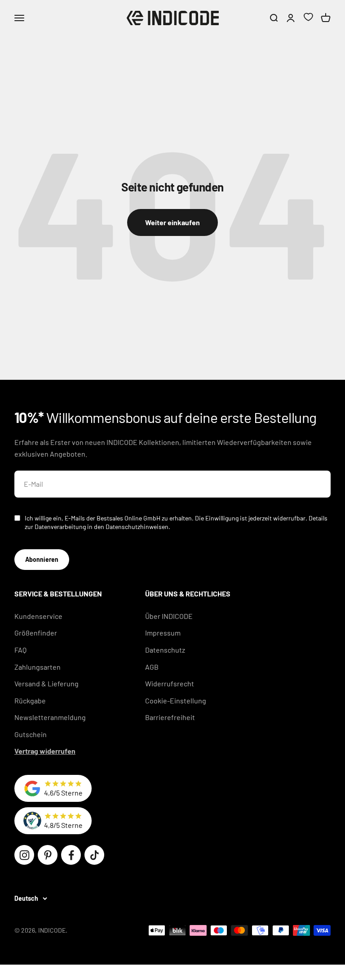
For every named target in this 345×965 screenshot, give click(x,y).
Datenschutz (165, 649)
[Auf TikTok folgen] (94, 855)
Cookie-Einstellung (175, 700)
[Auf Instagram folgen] (24, 855)
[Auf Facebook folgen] (71, 855)
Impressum (163, 632)
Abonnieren (41, 559)
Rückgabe (30, 700)
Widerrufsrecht (169, 683)
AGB (152, 667)
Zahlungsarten (37, 667)
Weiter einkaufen (172, 222)
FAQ (20, 649)
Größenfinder (35, 632)
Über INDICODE (169, 616)
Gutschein (30, 734)
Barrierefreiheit (170, 717)
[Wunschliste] (308, 18)
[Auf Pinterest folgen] (48, 855)
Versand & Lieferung (46, 683)
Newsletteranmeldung (50, 717)
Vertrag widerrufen (44, 751)
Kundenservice (38, 616)
